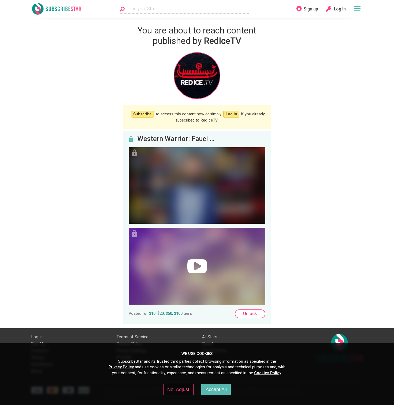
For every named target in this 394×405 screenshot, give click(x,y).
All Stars (209, 337)
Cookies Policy (267, 372)
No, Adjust (178, 389)
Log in (231, 114)
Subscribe (142, 114)
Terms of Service (132, 337)
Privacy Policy (121, 367)
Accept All (216, 389)
